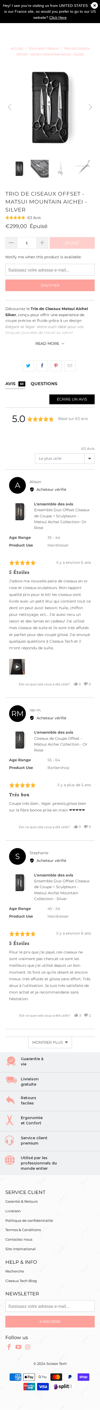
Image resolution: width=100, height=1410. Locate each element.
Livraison (13, 1211)
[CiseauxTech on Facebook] (9, 1347)
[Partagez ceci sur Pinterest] (56, 365)
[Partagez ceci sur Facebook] (42, 365)
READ (47, 343)
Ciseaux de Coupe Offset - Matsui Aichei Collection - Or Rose (60, 744)
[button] (23, 217)
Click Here (58, 17)
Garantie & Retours (21, 1201)
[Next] (89, 107)
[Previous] (10, 107)
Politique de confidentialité (29, 1220)
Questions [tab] (44, 383)
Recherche (14, 1271)
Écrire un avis (72, 399)
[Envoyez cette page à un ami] (70, 365)
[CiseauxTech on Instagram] (28, 1347)
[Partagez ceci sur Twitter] (28, 365)
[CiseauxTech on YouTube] (19, 1347)
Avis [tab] (14, 383)
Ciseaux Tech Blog (21, 1281)
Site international (20, 1249)
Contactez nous (18, 1239)
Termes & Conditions (23, 1230)
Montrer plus (47, 1042)
